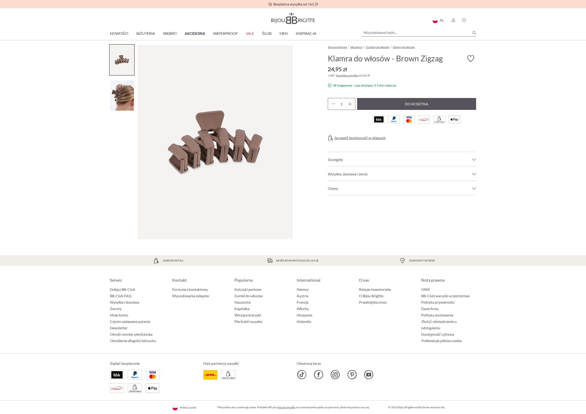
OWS (425, 289)
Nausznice (242, 302)
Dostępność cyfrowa (437, 334)
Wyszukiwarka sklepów (190, 296)
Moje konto (119, 315)
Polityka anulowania (437, 315)
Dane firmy (430, 308)
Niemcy (303, 289)
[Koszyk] (474, 20)
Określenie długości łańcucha (133, 340)
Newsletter (119, 328)
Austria (302, 296)
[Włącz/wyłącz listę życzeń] (470, 58)
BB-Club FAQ (120, 296)
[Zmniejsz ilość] (333, 104)
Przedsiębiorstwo (373, 302)
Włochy (303, 308)
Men (283, 33)
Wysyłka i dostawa (124, 302)
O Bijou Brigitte (371, 296)
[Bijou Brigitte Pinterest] (352, 374)
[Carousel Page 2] (122, 95)
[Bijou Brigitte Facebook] (318, 374)
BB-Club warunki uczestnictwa (445, 296)
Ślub (266, 33)
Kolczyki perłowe (247, 289)
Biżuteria (145, 33)
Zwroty (116, 308)
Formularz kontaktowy (190, 289)
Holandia (304, 321)
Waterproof (225, 33)
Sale (250, 33)
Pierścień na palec (248, 321)
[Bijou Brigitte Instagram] (335, 374)
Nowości (119, 33)
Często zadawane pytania (130, 321)
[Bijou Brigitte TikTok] (302, 374)
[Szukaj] (474, 32)
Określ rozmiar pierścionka (131, 334)
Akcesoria (195, 33)
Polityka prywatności (438, 302)
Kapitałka (242, 308)
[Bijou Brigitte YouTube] (369, 374)
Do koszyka (416, 104)
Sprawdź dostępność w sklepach (360, 138)
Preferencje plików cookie (441, 341)
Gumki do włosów (248, 296)
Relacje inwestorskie (375, 289)
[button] (453, 20)
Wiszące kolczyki (247, 315)
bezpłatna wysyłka (347, 75)
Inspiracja (306, 33)
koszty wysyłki (286, 407)
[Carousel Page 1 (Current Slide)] (122, 60)
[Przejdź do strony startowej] (293, 18)
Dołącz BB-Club (122, 289)
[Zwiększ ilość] (350, 104)
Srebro (170, 33)
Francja (302, 302)
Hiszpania (304, 315)
